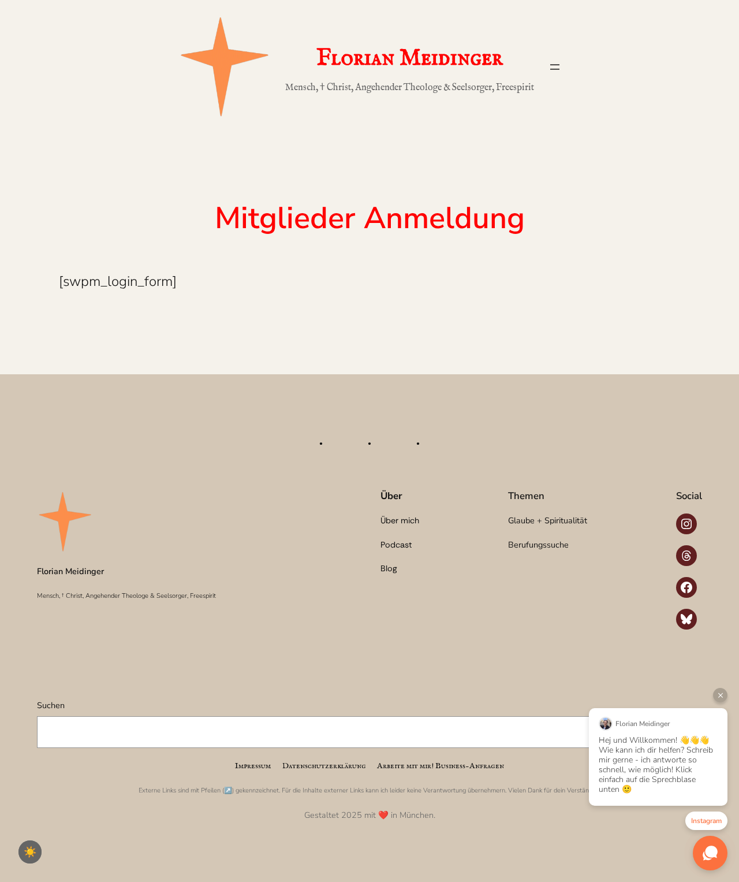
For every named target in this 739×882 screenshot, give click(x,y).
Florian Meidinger (409, 58)
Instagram (706, 820)
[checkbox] (30, 852)
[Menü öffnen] (555, 67)
